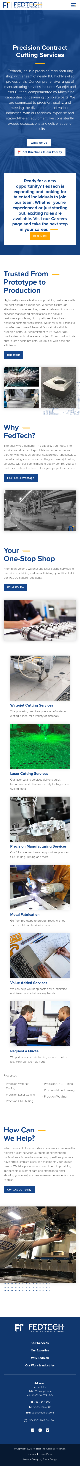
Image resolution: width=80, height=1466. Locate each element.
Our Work (31, 1365)
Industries (48, 1365)
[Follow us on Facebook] (34, 1430)
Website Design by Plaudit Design (40, 1459)
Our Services (40, 1343)
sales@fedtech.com (43, 1412)
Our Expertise (40, 1350)
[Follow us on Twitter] (47, 1430)
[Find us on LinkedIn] (42, 1430)
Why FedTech (40, 1358)
